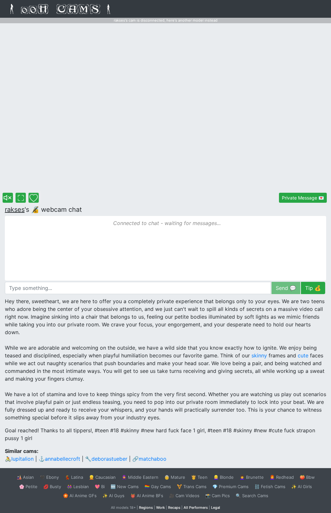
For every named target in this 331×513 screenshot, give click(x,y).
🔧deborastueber (106, 459)
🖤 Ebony (49, 477)
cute (303, 355)
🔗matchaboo (149, 459)
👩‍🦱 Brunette (252, 477)
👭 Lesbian (78, 486)
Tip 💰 (313, 288)
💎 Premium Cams (230, 486)
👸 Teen (199, 477)
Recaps (174, 507)
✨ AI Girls (301, 486)
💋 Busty (52, 486)
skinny (259, 355)
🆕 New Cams (125, 486)
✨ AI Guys (113, 495)
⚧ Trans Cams (192, 486)
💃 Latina (74, 477)
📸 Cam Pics (217, 495)
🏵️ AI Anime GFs (80, 495)
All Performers (196, 507)
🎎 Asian (25, 477)
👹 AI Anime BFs (146, 495)
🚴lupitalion (19, 459)
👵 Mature (174, 477)
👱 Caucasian (102, 477)
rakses (15, 209)
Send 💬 (286, 288)
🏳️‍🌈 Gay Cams (157, 486)
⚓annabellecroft (59, 459)
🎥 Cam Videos (184, 495)
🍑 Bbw (307, 477)
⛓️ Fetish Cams (269, 486)
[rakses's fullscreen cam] (21, 198)
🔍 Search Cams (252, 495)
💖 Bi (100, 486)
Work (160, 507)
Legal (215, 507)
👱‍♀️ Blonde (223, 477)
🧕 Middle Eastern (140, 477)
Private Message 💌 (303, 197)
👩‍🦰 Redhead (282, 477)
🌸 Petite (28, 486)
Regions (146, 507)
